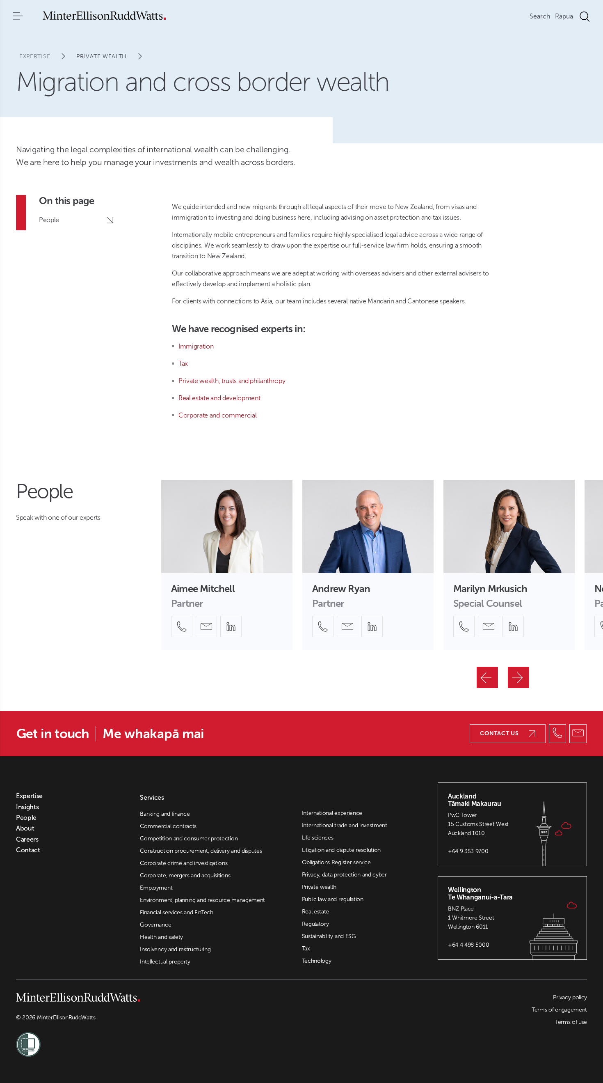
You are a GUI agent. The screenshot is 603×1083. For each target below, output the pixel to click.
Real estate (315, 911)
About (25, 828)
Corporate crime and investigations (183, 863)
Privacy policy (570, 997)
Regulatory (315, 923)
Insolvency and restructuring (175, 949)
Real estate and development (219, 398)
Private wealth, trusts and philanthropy (232, 381)
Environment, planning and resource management (202, 900)
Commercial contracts (168, 826)
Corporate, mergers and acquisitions (185, 875)
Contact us (499, 733)
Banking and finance (165, 813)
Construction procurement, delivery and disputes (201, 850)
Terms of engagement (559, 1009)
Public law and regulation (332, 899)
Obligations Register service (336, 862)
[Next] (518, 677)
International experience (332, 813)
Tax (183, 363)
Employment (156, 887)
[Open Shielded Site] (159, 1039)
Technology (316, 960)
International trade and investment (344, 825)
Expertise (34, 56)
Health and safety (161, 937)
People (26, 817)
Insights (27, 807)
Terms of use (571, 1022)
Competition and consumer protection (189, 838)
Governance (155, 924)
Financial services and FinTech (176, 912)
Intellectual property (165, 961)
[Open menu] (18, 16)
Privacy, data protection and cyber (344, 874)
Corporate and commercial (217, 415)
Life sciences (317, 837)
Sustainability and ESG (329, 936)
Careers (27, 839)
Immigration (195, 346)
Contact (28, 850)
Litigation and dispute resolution (341, 850)
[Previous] (487, 677)
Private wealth (101, 56)
